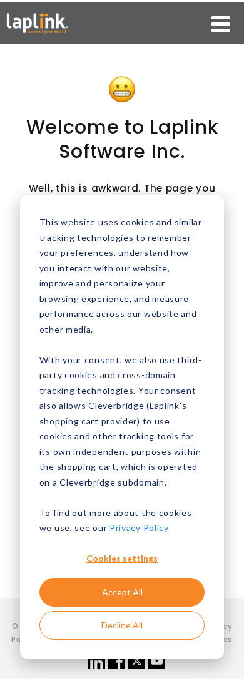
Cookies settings (122, 558)
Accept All (122, 592)
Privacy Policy (139, 527)
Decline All (122, 625)
